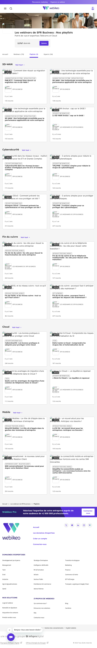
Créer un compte (40, 539)
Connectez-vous (39, 544)
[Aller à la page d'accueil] (52, 8)
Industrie (5, 579)
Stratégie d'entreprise (41, 560)
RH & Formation (39, 570)
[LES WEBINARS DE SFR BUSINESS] (67, 124)
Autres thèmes (39, 589)
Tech (4, 570)
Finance (67, 570)
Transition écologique (72, 560)
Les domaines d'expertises (44, 533)
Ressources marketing (40, 2)
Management (6, 565)
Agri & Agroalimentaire (9, 584)
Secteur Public (38, 579)
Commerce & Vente (71, 574)
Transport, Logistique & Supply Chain (77, 584)
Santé (4, 589)
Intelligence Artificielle (41, 565)
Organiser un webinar (57, 2)
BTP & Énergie (69, 579)
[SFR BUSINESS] (13, 86)
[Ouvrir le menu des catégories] (5, 8)
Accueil (4, 504)
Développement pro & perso (11, 560)
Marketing (68, 565)
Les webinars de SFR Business (20, 504)
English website (71, 628)
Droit (3, 574)
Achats (36, 574)
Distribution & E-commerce (42, 584)
